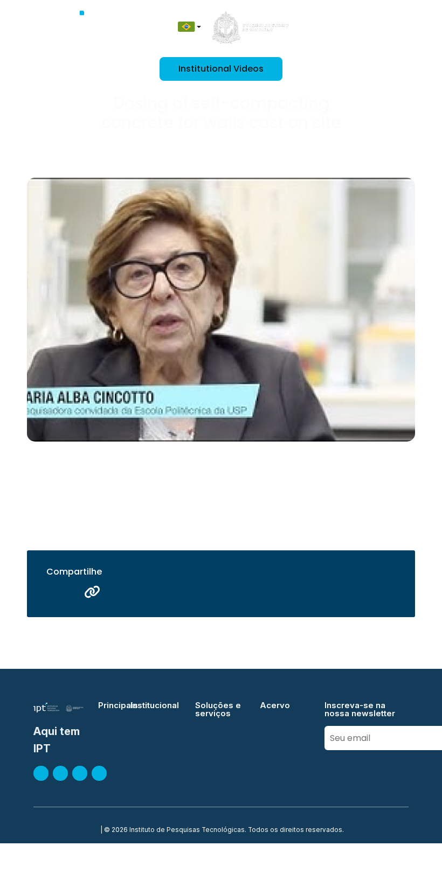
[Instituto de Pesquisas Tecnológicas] (84, 27)
